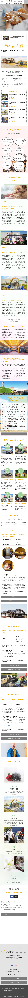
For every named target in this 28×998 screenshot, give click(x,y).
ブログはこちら (6, 725)
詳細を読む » (12, 98)
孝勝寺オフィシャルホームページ (14, 961)
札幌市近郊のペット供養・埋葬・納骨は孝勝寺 (16, 996)
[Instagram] (16, 896)
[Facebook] (12, 896)
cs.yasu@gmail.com (12, 911)
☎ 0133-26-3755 (14, 974)
